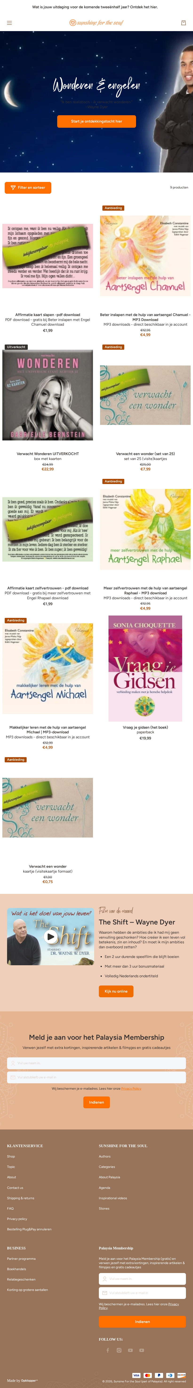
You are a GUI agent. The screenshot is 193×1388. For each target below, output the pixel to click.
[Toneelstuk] (50, 936)
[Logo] (96, 22)
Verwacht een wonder (48, 866)
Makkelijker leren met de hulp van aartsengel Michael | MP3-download (47, 730)
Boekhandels (16, 1269)
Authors (105, 1156)
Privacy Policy (131, 1089)
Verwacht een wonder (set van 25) (145, 454)
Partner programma (21, 1259)
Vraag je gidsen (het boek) (145, 727)
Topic (11, 1167)
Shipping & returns (20, 1198)
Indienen (96, 1102)
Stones (104, 1209)
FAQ (10, 1209)
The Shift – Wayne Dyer (137, 922)
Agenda (104, 1188)
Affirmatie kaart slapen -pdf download (47, 314)
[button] (183, 23)
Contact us (15, 1188)
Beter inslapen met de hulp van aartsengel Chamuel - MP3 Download (145, 317)
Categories (107, 1167)
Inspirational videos (113, 1198)
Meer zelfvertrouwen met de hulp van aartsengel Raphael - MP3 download (145, 590)
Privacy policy (17, 1219)
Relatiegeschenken (21, 1279)
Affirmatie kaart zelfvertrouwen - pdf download (47, 588)
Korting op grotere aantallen (27, 1290)
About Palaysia (109, 1177)
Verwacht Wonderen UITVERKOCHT (48, 454)
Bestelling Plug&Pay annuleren (29, 1229)
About (11, 1177)
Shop (11, 1156)
